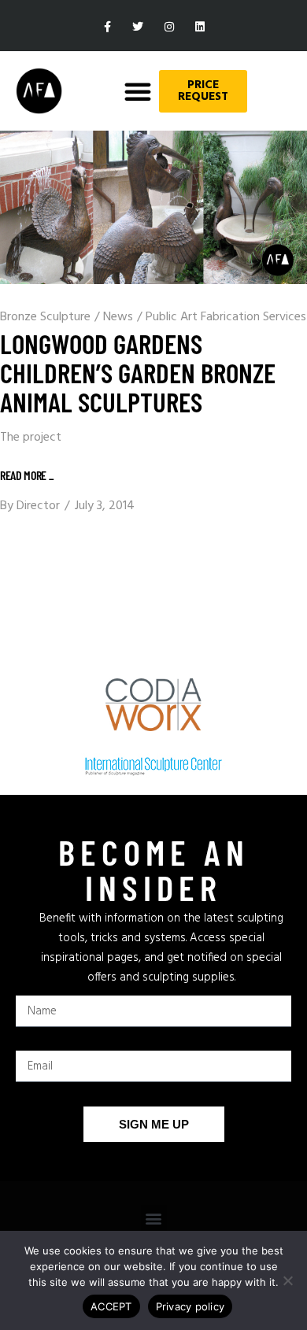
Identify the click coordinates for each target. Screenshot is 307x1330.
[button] (138, 91)
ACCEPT (111, 1306)
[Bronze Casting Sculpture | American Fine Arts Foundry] (153, 207)
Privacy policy (190, 1306)
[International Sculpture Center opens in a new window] (153, 766)
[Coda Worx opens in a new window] (153, 704)
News (118, 317)
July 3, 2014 (105, 506)
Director (38, 506)
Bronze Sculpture (45, 317)
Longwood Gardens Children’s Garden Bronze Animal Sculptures (138, 372)
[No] (287, 1280)
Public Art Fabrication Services (226, 317)
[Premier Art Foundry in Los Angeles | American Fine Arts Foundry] (39, 91)
